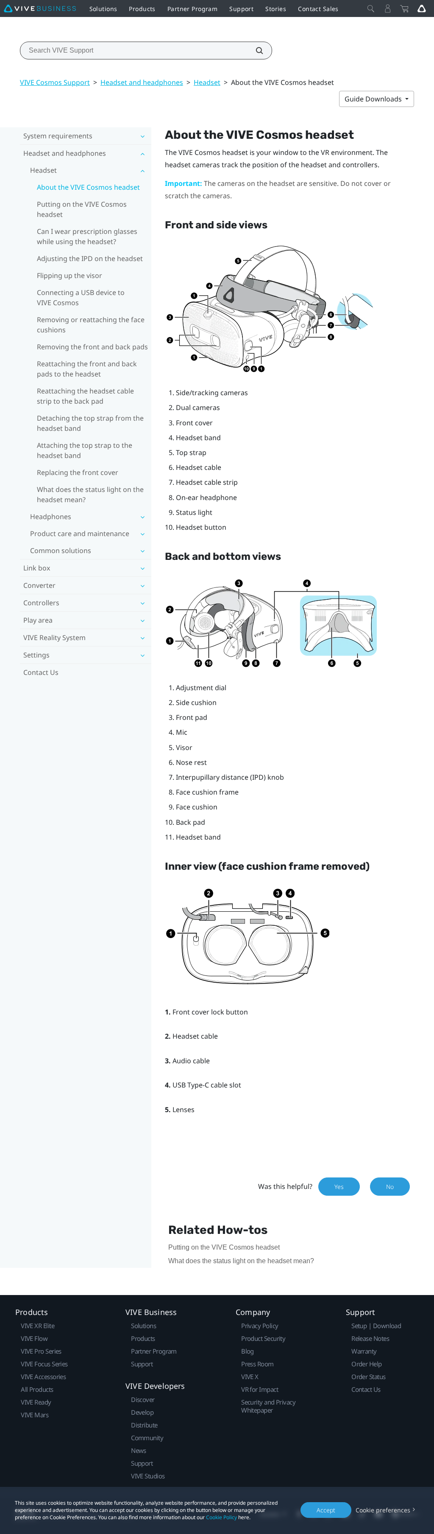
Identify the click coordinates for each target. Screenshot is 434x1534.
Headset (207, 82)
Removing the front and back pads (92, 346)
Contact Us (40, 672)
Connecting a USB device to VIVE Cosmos (81, 297)
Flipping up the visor (69, 275)
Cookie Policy (221, 1517)
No (390, 1187)
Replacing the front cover (77, 472)
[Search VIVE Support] (254, 50)
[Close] (370, 8)
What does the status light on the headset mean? (90, 494)
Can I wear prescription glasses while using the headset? (87, 236)
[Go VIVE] (421, 8)
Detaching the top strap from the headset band (90, 423)
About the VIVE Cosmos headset (88, 187)
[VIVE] (40, 8)
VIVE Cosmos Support (55, 82)
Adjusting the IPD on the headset (90, 258)
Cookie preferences (383, 1510)
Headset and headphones (141, 82)
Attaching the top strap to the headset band (84, 450)
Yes (339, 1187)
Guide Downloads (374, 99)
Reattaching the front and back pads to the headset (87, 369)
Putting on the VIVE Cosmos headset (82, 209)
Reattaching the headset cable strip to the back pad (85, 396)
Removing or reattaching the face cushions (91, 324)
